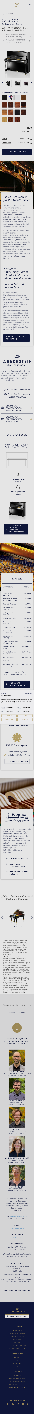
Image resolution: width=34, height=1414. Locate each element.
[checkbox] (3, 708)
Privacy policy (29, 693)
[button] (4, 693)
